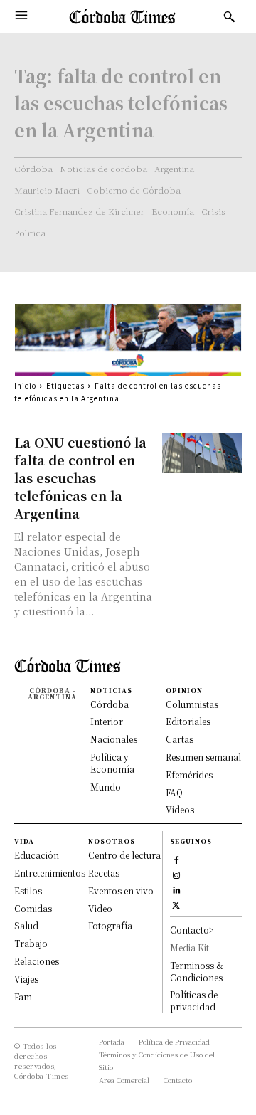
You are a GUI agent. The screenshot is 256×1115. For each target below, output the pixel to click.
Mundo (105, 787)
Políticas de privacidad (194, 1000)
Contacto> (192, 930)
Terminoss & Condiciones (196, 971)
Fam (23, 996)
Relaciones (36, 961)
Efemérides (189, 774)
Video (100, 908)
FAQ (174, 792)
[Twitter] (176, 903)
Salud (26, 925)
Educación (36, 855)
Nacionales (113, 739)
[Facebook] (176, 858)
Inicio (25, 385)
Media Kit (189, 947)
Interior (106, 721)
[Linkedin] (176, 888)
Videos (180, 809)
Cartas (179, 739)
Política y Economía (112, 763)
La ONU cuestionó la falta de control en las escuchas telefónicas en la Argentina (80, 477)
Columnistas (192, 704)
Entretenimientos (49, 873)
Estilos (28, 890)
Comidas (33, 908)
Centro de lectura (124, 855)
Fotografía (110, 925)
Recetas (103, 873)
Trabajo (31, 943)
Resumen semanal (203, 757)
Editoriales (188, 721)
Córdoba (109, 704)
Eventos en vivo (121, 890)
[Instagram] (176, 873)
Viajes (26, 979)
